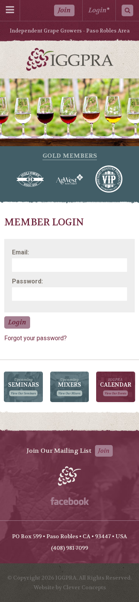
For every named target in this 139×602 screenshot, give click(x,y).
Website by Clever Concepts (70, 587)
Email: (20, 252)
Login (97, 10)
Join (64, 10)
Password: (27, 281)
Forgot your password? (35, 338)
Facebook (70, 501)
